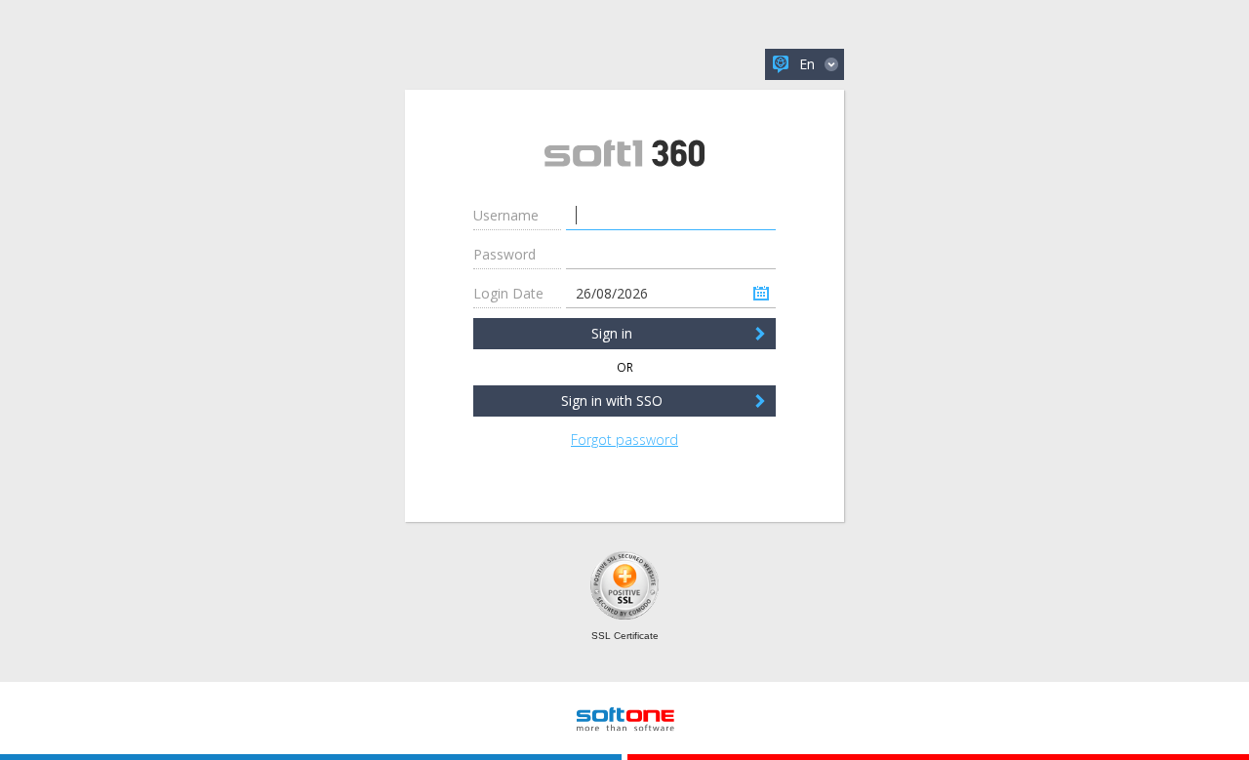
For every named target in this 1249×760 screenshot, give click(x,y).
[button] (790, 64)
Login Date (508, 293)
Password (504, 254)
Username (506, 215)
